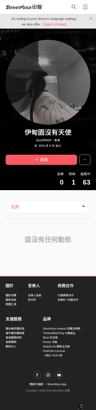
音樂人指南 (34, 295)
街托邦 (32, 299)
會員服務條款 (14, 337)
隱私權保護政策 (15, 328)
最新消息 (11, 299)
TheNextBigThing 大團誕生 (59, 333)
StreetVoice (24, 7)
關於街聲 (11, 295)
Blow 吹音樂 (50, 337)
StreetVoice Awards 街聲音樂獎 (61, 328)
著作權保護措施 (15, 333)
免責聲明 (11, 342)
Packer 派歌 (50, 342)
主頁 (15, 207)
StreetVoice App (56, 384)
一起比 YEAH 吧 (52, 355)
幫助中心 (11, 346)
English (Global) (54, 24)
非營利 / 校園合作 (68, 299)
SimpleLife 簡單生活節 (56, 346)
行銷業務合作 (66, 295)
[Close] (91, 18)
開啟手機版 (36, 384)
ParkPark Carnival (54, 351)
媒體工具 (11, 304)
